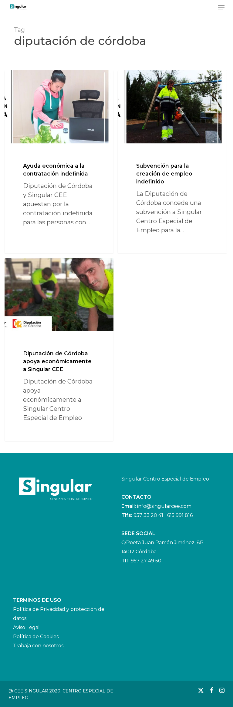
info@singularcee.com (164, 506)
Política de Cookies (36, 636)
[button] (221, 7)
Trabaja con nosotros (38, 645)
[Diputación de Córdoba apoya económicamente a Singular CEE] (59, 349)
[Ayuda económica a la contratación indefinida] (59, 161)
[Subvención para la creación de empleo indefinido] (172, 161)
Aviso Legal (26, 627)
